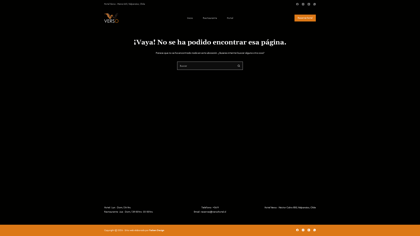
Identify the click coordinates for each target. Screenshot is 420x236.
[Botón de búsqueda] (239, 66)
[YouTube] (309, 4)
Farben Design (156, 230)
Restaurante (210, 18)
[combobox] (206, 66)
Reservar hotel (305, 18)
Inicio (190, 18)
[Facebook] (297, 4)
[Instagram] (303, 4)
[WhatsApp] (314, 4)
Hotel (230, 18)
